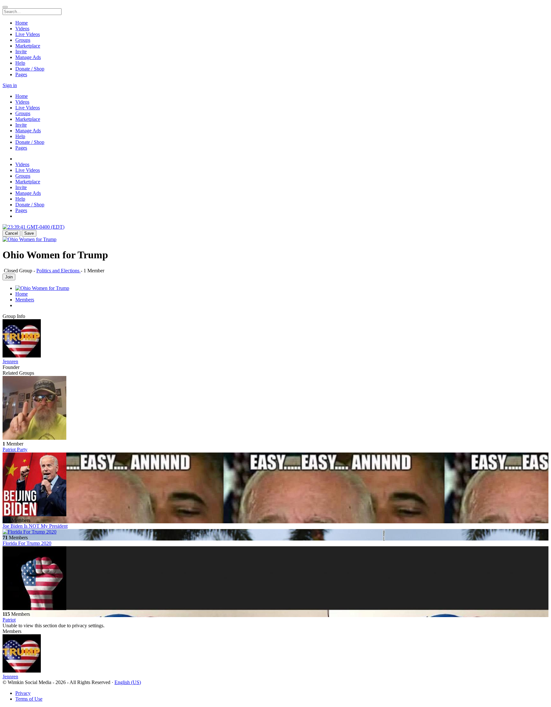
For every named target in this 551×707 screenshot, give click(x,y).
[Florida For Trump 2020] (275, 532)
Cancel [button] (11, 233)
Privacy (23, 693)
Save (29, 233)
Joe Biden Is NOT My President (35, 526)
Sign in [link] (10, 85)
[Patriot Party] (275, 408)
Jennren (10, 361)
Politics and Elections (58, 270)
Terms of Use (28, 699)
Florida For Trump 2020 (27, 543)
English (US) (127, 682)
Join (9, 277)
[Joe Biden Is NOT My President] (275, 485)
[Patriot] (275, 578)
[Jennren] (275, 339)
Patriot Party (15, 449)
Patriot (9, 619)
